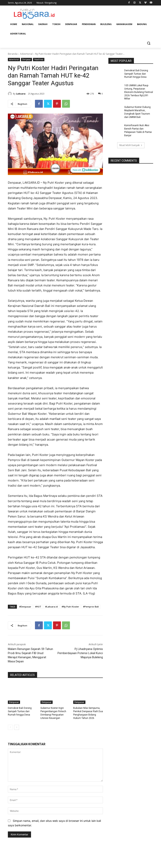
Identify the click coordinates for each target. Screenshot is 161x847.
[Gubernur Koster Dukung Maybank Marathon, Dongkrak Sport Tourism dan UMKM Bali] (115, 110)
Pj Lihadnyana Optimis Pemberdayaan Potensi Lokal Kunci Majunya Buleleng (80, 653)
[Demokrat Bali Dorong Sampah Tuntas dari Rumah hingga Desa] (23, 693)
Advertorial (26, 54)
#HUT (38, 606)
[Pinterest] (57, 104)
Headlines (38, 59)
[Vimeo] (145, 3)
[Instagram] (134, 3)
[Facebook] (129, 3)
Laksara (21, 93)
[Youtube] (151, 3)
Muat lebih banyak (129, 145)
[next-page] (16, 727)
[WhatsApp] (66, 104)
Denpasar (26, 59)
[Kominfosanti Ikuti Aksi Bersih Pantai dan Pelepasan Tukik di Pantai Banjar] (115, 128)
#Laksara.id (51, 606)
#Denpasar (25, 606)
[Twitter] (140, 3)
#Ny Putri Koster (70, 606)
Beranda (12, 54)
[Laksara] (10, 94)
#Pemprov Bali (91, 606)
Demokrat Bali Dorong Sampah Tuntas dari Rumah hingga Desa (20, 711)
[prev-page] (10, 727)
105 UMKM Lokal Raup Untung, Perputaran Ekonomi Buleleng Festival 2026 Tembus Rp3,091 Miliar (138, 92)
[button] (148, 43)
